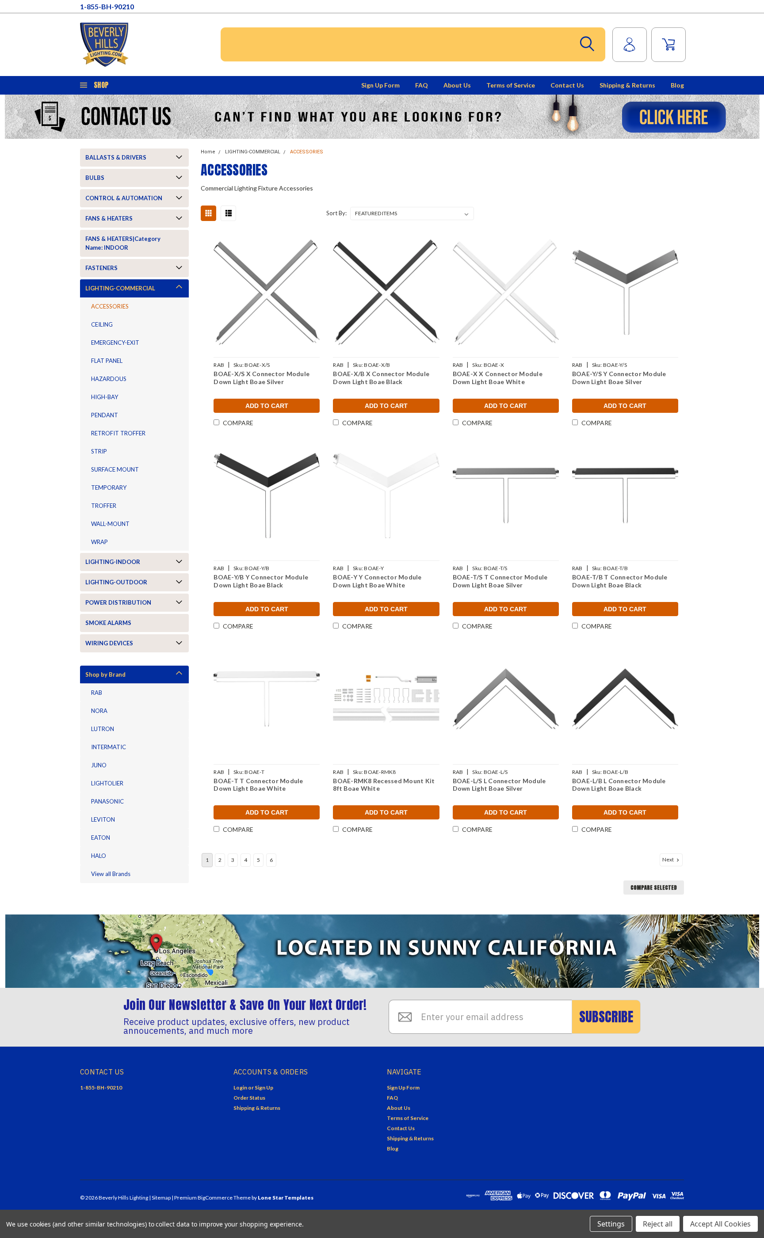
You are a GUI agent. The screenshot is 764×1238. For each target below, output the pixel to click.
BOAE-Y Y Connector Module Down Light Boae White (377, 581)
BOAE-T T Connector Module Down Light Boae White (258, 784)
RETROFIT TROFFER (118, 433)
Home (208, 152)
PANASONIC (107, 801)
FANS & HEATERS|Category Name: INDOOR (122, 243)
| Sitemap (160, 1197)
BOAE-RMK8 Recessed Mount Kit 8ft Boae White (384, 784)
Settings (611, 1224)
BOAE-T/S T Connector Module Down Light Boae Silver (500, 581)
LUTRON (102, 728)
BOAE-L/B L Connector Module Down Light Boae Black (619, 784)
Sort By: (336, 213)
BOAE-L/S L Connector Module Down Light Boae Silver (499, 784)
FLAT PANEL (106, 360)
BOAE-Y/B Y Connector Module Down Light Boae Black (261, 581)
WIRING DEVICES (109, 643)
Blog (677, 85)
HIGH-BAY (104, 396)
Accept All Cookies (720, 1224)
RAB (96, 692)
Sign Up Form (380, 85)
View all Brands (110, 873)
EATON (100, 837)
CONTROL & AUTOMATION (123, 198)
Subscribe (606, 1017)
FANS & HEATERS (109, 218)
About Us (457, 85)
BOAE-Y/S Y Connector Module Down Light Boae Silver (619, 377)
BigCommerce (215, 1197)
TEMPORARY (108, 487)
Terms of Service (510, 85)
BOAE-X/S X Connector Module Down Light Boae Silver (261, 377)
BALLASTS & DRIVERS (115, 157)
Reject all (657, 1224)
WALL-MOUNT (110, 523)
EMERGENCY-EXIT (115, 342)
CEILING (102, 324)
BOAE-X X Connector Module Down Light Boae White (497, 377)
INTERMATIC (108, 746)
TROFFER (103, 505)
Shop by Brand (105, 674)
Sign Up (264, 1087)
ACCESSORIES (110, 306)
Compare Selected (653, 887)
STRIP (99, 451)
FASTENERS (101, 267)
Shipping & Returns (627, 85)
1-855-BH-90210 (107, 6)
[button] (382, 117)
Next (668, 859)
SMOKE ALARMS (108, 622)
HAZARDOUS (108, 378)
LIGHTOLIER (107, 783)
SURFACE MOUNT (115, 469)
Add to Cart (266, 405)
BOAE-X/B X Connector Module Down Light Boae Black (381, 377)
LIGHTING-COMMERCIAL (120, 288)
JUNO (99, 765)
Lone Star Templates (285, 1197)
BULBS (94, 177)
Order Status (249, 1097)
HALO (98, 855)
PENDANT (104, 415)
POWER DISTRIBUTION (118, 602)
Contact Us (567, 85)
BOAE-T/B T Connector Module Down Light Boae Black (620, 581)
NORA (99, 710)
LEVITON (103, 819)
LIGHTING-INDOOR (112, 561)
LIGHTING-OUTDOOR (116, 582)
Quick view (266, 292)
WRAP (99, 541)
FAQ (421, 85)
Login (240, 1087)
